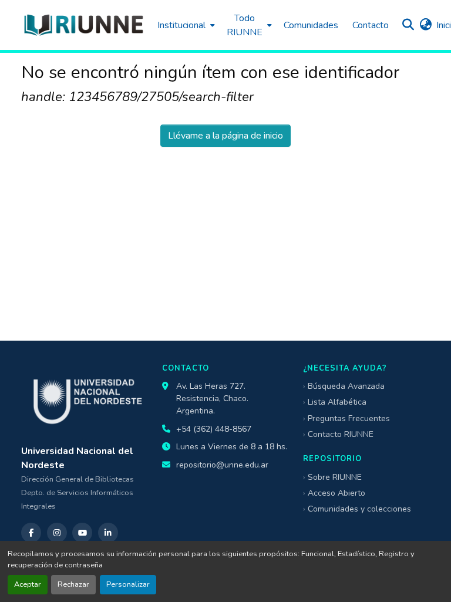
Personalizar (128, 584)
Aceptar (27, 584)
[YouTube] (82, 533)
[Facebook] (31, 533)
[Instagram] (57, 533)
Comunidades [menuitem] (311, 25)
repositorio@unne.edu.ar (222, 464)
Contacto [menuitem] (370, 25)
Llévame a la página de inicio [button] (225, 135)
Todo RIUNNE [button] (244, 25)
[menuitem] (185, 25)
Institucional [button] (181, 25)
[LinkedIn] (108, 533)
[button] (83, 25)
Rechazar (73, 584)
